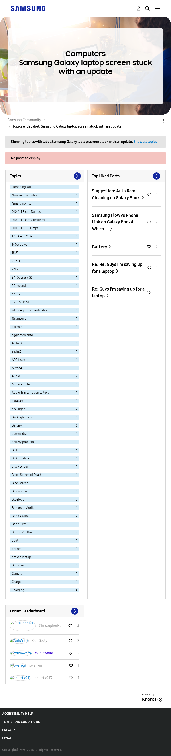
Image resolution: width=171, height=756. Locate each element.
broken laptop (21, 557)
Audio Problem (22, 384)
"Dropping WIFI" (23, 187)
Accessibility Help (17, 714)
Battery (17, 425)
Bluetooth (19, 499)
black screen (20, 467)
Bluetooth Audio (23, 508)
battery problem (23, 442)
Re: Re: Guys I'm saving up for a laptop (117, 268)
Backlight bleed (22, 417)
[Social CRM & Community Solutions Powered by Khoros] (152, 698)
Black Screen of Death (27, 475)
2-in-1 (16, 261)
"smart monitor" (23, 203)
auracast (17, 401)
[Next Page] (77, 176)
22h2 (15, 269)
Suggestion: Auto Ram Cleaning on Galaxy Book (116, 194)
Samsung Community (24, 120)
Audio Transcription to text (30, 393)
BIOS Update (20, 458)
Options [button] (156, 120)
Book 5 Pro (19, 524)
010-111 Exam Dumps (26, 212)
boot (15, 541)
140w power (20, 245)
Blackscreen (20, 483)
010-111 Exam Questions (28, 220)
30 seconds (19, 286)
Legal (7, 738)
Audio (16, 376)
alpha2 (16, 351)
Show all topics (145, 142)
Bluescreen (19, 491)
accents (17, 327)
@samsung (19, 319)
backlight (18, 409)
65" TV (16, 294)
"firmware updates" (25, 195)
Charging (18, 590)
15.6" (15, 253)
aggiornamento (22, 335)
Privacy (8, 730)
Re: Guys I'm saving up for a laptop (118, 292)
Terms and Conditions (21, 722)
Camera (17, 574)
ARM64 (17, 368)
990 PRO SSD (21, 302)
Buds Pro (18, 565)
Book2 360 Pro (22, 532)
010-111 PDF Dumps (25, 228)
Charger (17, 582)
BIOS (15, 450)
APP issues (19, 360)
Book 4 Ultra (20, 516)
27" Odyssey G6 (22, 277)
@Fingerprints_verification (30, 310)
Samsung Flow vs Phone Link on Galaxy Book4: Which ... (115, 222)
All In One (18, 343)
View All (127, 176)
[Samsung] (28, 8)
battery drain (20, 434)
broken (16, 549)
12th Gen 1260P (22, 236)
